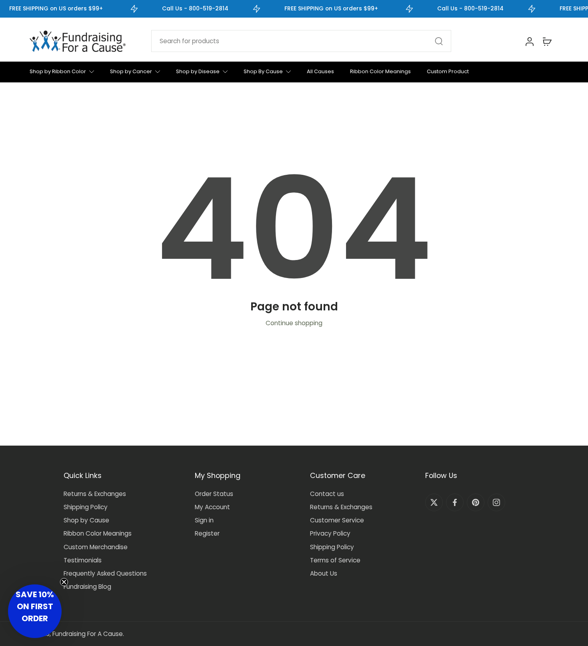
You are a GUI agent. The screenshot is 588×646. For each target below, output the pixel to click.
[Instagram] (496, 502)
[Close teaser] (64, 582)
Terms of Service (335, 560)
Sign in (204, 520)
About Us (323, 573)
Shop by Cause (86, 520)
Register (207, 533)
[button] (35, 611)
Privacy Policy (330, 533)
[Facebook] (455, 502)
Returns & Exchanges (95, 494)
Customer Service (337, 520)
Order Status (214, 494)
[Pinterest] (475, 502)
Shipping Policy (86, 507)
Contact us (327, 494)
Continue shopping (294, 323)
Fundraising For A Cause (87, 634)
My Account (212, 507)
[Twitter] (434, 502)
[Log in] (529, 41)
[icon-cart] (547, 41)
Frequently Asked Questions (105, 573)
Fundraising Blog (87, 586)
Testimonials (83, 560)
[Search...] (438, 41)
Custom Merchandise (96, 547)
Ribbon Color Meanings (98, 533)
